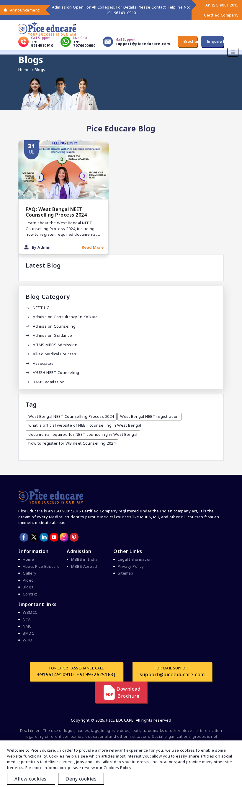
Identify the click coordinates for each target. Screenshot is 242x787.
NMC (27, 626)
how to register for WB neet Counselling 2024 (71, 443)
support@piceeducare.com (172, 674)
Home (24, 69)
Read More (93, 247)
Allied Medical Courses (54, 354)
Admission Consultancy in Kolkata (65, 316)
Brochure (190, 41)
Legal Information (135, 559)
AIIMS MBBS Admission (55, 344)
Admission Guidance (52, 335)
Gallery (30, 573)
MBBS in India (84, 559)
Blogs (28, 587)
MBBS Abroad (84, 566)
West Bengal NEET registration (149, 416)
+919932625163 (94, 674)
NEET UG (41, 307)
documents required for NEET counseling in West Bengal (83, 434)
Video (28, 580)
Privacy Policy (131, 566)
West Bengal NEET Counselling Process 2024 (71, 416)
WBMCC (30, 612)
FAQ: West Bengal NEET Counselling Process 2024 (56, 212)
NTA (27, 619)
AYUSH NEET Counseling (56, 372)
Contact (30, 594)
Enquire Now (215, 41)
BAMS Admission (49, 382)
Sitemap (125, 573)
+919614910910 (55, 674)
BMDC (28, 633)
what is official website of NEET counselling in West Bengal (84, 425)
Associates (43, 363)
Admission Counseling (54, 326)
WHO (27, 640)
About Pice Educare (41, 566)
